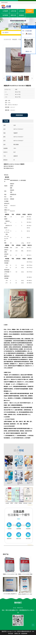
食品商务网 (24, 633)
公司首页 (5, 11)
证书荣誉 (5, 15)
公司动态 (21, 11)
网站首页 (14, 39)
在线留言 (21, 15)
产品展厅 (29, 11)
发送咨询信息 (19, 115)
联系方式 (13, 15)
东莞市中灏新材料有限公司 (24, 631)
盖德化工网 (17, 633)
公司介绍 (13, 11)
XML (33, 631)
